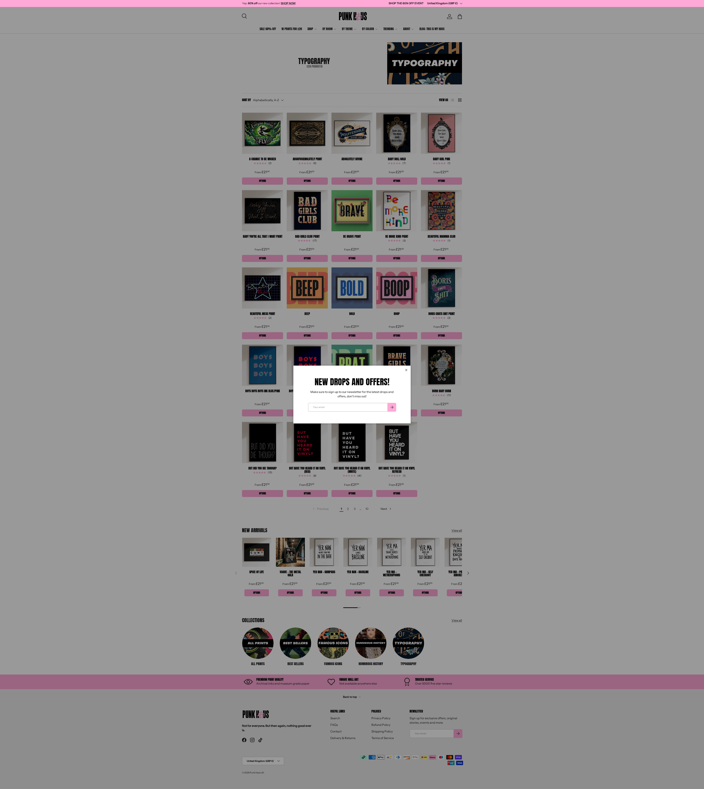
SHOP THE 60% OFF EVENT (406, 3)
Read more (313, 3)
